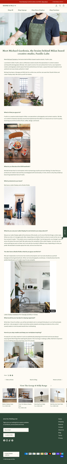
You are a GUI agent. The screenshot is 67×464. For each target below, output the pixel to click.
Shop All (10, 10)
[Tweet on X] (8, 375)
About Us (61, 430)
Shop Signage (22, 10)
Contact (60, 427)
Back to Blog (33, 379)
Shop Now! (45, 1)
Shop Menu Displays (38, 10)
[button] (65, 232)
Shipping (61, 421)
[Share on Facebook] (10, 375)
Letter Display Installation (11, 314)
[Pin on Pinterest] (12, 375)
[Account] (56, 6)
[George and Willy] (9, 5)
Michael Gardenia (12, 59)
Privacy (60, 438)
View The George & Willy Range (33, 386)
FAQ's (60, 419)
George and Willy (27, 314)
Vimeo (36, 314)
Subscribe (9, 435)
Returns (60, 424)
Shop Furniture (54, 10)
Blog (59, 432)
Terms (60, 435)
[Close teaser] (62, 238)
